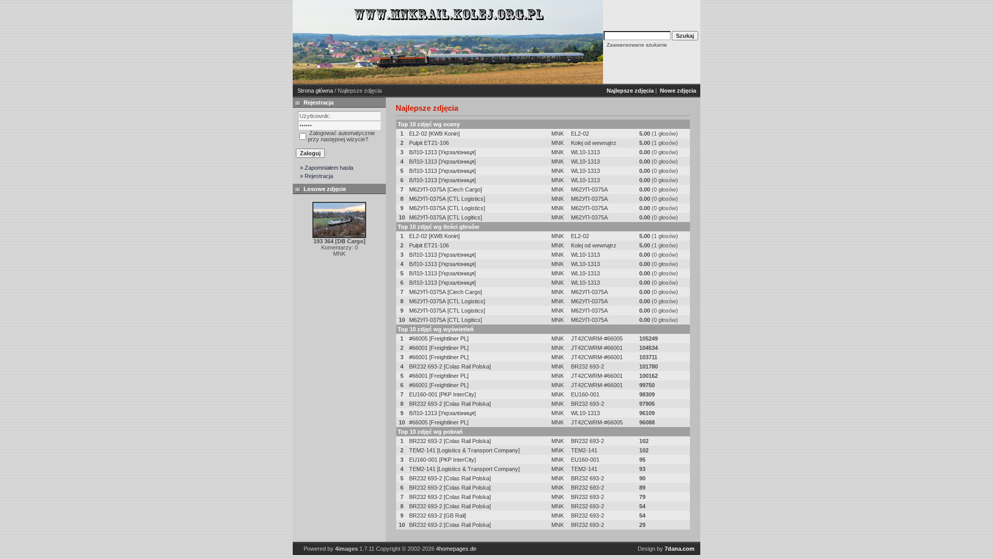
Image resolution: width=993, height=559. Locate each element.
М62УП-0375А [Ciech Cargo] (445, 189)
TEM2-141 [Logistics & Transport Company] (464, 450)
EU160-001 (585, 394)
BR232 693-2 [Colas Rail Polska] (450, 366)
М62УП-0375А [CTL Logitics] (445, 217)
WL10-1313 (585, 152)
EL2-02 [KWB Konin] (434, 133)
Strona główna (315, 90)
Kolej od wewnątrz (593, 143)
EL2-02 (580, 133)
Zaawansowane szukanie (637, 45)
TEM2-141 (584, 450)
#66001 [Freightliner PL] (439, 348)
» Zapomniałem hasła (326, 168)
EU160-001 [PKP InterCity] (442, 394)
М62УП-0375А (589, 189)
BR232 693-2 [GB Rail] (437, 515)
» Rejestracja (316, 176)
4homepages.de (456, 549)
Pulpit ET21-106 (429, 143)
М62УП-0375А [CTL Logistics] (447, 199)
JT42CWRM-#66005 (597, 338)
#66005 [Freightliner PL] (439, 338)
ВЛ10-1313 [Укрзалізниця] (442, 152)
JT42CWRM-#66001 (597, 348)
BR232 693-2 (587, 366)
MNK (557, 133)
